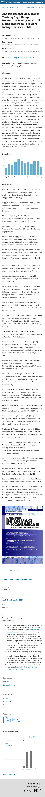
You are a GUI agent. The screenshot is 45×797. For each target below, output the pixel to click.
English (6, 682)
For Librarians (7, 705)
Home (4, 7)
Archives (11, 7)
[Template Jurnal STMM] (12, 723)
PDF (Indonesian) (11, 570)
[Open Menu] (2, 2)
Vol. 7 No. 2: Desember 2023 (26, 7)
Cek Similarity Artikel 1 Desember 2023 (18, 579)
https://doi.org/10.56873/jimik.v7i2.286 (20, 58)
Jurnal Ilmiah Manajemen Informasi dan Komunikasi (24, 2)
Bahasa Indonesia (9, 685)
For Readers (7, 698)
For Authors (7, 701)
